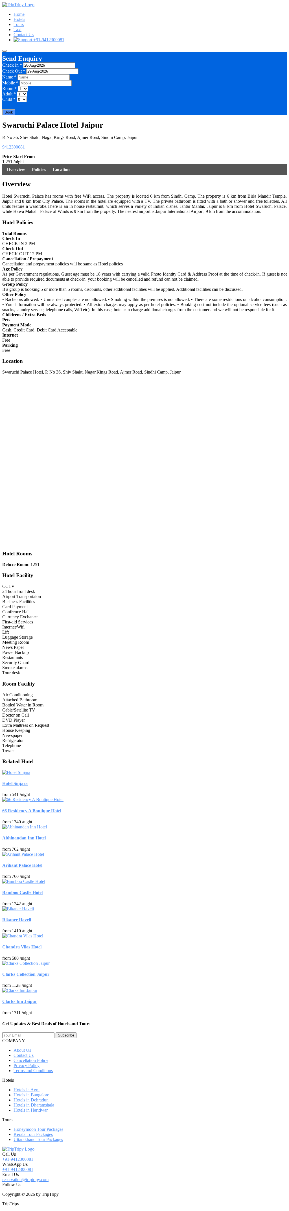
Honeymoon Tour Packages (38, 1129)
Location (61, 169)
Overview (16, 169)
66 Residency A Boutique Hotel (31, 810)
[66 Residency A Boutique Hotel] (33, 799)
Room (9, 88)
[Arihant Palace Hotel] (23, 854)
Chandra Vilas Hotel (21, 946)
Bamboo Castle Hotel (22, 892)
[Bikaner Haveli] (18, 908)
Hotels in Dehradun (31, 1099)
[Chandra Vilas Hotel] (22, 935)
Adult (9, 93)
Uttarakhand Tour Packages (38, 1139)
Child (9, 99)
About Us (22, 1050)
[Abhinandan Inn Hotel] (24, 826)
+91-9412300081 (48, 39)
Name (9, 77)
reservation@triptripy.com (25, 1179)
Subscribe (66, 1035)
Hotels (19, 19)
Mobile (10, 82)
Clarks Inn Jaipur (19, 1001)
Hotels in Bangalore (31, 1094)
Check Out (13, 71)
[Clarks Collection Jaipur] (26, 963)
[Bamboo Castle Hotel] (23, 881)
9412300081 (13, 147)
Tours (19, 24)
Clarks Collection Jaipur (25, 974)
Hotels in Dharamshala (34, 1105)
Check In (12, 65)
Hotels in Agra (27, 1089)
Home (19, 14)
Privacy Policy (27, 1065)
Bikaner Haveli (16, 919)
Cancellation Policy (31, 1060)
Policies (39, 169)
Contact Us (24, 34)
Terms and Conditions (33, 1070)
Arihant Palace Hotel (22, 865)
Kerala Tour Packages (33, 1134)
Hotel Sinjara (15, 783)
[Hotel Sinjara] (16, 772)
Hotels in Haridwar (31, 1110)
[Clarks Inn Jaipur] (19, 990)
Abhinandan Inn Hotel (24, 837)
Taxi (17, 29)
